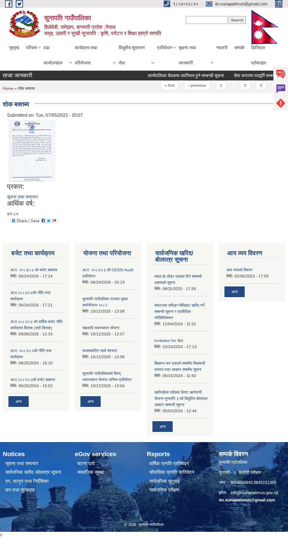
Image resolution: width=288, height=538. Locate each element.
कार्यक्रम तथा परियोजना (86, 55)
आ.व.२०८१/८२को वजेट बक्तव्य (32, 379)
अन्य (18, 401)
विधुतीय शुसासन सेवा (132, 55)
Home (8, 88)
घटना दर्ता (86, 463)
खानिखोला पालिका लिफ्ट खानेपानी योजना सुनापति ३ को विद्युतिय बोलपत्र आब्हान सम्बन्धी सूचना (181, 398)
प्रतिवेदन (164, 47)
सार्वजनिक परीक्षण (164, 490)
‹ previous (191, 85)
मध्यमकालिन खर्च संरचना (99, 350)
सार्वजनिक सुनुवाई (164, 481)
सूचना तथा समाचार (22, 196)
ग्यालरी (222, 47)
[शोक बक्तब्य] (32, 150)
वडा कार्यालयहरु (53, 55)
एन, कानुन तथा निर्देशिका (27, 481)
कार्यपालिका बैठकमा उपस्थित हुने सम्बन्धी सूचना (179, 75)
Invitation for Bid (168, 340)
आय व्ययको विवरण (239, 270)
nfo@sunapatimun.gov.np (254, 492)
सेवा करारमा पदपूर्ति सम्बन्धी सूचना (255, 75)
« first (163, 85)
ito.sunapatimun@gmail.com (247, 499)
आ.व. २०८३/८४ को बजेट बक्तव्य (33, 270)
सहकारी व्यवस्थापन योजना (100, 328)
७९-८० (13, 213)
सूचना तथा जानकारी (187, 55)
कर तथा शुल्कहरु (20, 490)
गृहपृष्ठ (14, 47)
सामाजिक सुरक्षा (90, 472)
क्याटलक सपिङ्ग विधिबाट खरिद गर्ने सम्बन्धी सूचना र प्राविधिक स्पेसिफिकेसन (179, 311)
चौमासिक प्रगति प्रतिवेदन (171, 472)
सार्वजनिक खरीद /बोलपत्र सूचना (33, 472)
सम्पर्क (239, 47)
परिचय (31, 47)
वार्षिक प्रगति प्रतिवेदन (169, 463)
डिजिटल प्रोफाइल (258, 55)
